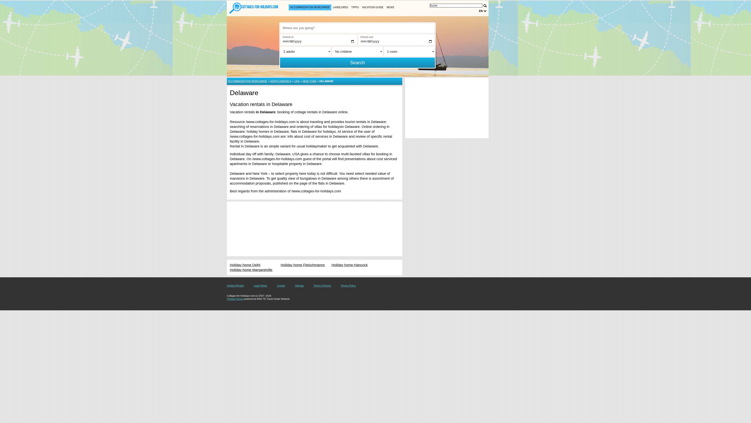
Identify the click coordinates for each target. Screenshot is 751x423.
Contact (281, 285)
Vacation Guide (373, 7)
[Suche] (485, 5)
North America (280, 81)
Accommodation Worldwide (310, 7)
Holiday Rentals (235, 285)
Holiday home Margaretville (251, 270)
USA (297, 81)
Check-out (366, 36)
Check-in (288, 36)
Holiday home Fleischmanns (303, 265)
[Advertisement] (314, 229)
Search (357, 62)
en (481, 10)
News (390, 7)
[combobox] (357, 28)
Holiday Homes (235, 299)
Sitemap (299, 285)
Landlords (340, 7)
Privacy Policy (348, 285)
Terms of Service (322, 285)
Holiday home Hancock (349, 265)
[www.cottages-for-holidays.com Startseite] (253, 8)
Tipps (355, 7)
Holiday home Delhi (245, 265)
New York (309, 81)
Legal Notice (260, 285)
